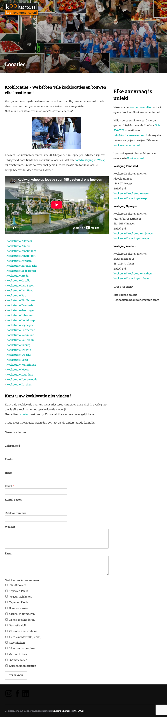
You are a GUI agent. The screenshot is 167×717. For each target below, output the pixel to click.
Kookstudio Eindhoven (21, 300)
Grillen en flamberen (22, 613)
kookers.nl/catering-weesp (130, 198)
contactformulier (140, 107)
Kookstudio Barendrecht (22, 265)
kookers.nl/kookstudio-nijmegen (134, 233)
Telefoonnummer (15, 513)
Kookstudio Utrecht (19, 354)
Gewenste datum (15, 432)
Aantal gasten (13, 499)
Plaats (9, 459)
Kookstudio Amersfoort (21, 255)
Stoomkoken (17, 642)
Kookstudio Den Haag (20, 290)
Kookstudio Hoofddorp (21, 320)
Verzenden (16, 675)
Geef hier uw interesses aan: (22, 580)
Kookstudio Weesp (18, 369)
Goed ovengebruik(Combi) (25, 637)
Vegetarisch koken (20, 596)
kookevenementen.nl (127, 145)
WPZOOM (79, 710)
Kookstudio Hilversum (20, 315)
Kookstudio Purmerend (21, 330)
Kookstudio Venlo (18, 359)
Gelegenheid (12, 445)
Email (9, 486)
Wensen (10, 526)
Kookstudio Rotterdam (21, 339)
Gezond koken (18, 654)
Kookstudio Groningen (21, 310)
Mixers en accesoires (22, 648)
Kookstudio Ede (16, 295)
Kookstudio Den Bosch (20, 285)
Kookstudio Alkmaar (19, 241)
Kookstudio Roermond (20, 335)
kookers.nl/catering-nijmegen (132, 238)
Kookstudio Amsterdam (21, 250)
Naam (8, 472)
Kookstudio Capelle (18, 280)
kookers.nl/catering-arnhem (131, 278)
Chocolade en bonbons (23, 631)
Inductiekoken (18, 659)
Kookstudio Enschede (20, 305)
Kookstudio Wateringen (21, 364)
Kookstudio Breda (18, 275)
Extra (8, 553)
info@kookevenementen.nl (130, 135)
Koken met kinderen (22, 619)
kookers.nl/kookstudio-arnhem (133, 273)
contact (25, 414)
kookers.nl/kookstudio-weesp (132, 193)
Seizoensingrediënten (22, 665)
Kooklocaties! (135, 158)
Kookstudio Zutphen (19, 384)
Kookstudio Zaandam (20, 374)
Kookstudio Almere (18, 246)
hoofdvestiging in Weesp (90, 160)
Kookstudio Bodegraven (21, 270)
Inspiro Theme (61, 710)
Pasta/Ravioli (17, 625)
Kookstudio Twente (19, 349)
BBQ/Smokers (17, 585)
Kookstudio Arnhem (19, 260)
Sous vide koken (19, 608)
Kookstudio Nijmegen (20, 325)
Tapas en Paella (19, 590)
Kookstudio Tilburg (18, 345)
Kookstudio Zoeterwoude (22, 379)
